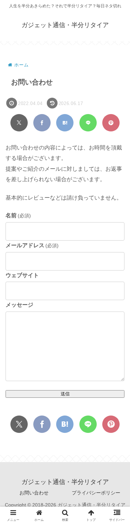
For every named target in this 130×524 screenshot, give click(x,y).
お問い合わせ (34, 492)
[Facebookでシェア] (42, 122)
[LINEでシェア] (88, 122)
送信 (65, 393)
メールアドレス (32, 245)
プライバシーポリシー (96, 492)
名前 (18, 215)
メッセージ (19, 305)
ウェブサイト (22, 275)
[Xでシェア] (19, 122)
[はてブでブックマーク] (64, 122)
